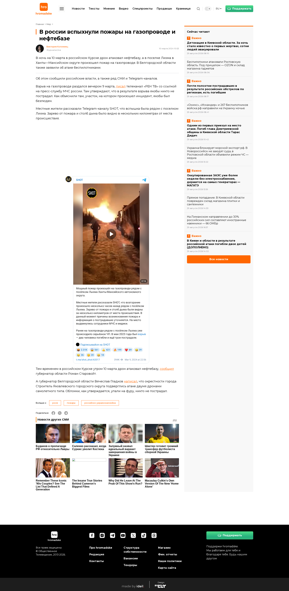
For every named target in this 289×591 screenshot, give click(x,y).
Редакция (96, 554)
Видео (123, 8)
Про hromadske (100, 547)
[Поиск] (198, 8)
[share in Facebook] (53, 413)
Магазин (164, 547)
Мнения (109, 8)
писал (121, 86)
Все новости (218, 259)
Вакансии (131, 558)
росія (55, 403)
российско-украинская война (100, 403)
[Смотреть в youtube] (122, 535)
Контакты (96, 561)
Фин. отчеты (167, 554)
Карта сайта (167, 567)
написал (130, 381)
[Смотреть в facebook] (91, 535)
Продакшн (164, 8)
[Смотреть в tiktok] (143, 535)
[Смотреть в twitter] (133, 535)
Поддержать (242, 8)
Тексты (94, 8)
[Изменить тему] (208, 9)
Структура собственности (135, 549)
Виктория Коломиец (57, 47)
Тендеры (130, 565)
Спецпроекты (142, 8)
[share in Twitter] (60, 413)
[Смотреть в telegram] (112, 535)
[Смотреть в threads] (154, 535)
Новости (78, 8)
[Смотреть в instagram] (102, 535)
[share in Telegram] (66, 413)
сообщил (167, 369)
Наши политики (170, 561)
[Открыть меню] (61, 8)
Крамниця (183, 8)
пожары (71, 403)
